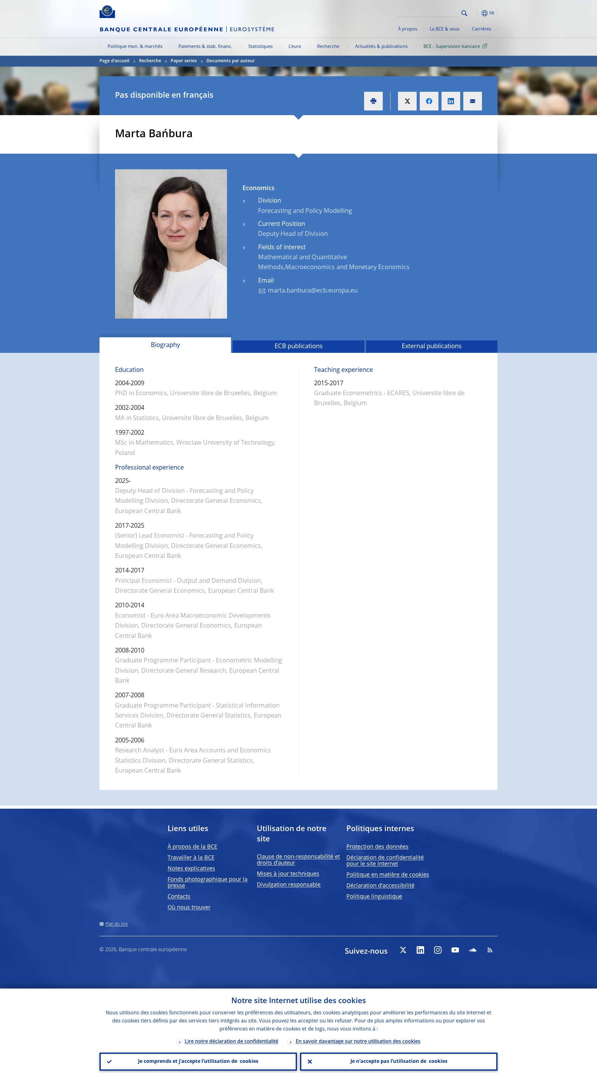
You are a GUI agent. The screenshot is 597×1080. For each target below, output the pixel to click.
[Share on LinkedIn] (451, 101)
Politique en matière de (387, 875)
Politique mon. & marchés (135, 46)
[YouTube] (455, 949)
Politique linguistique (374, 897)
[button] (475, 13)
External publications (432, 347)
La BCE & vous (445, 29)
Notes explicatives (191, 869)
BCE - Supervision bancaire (451, 46)
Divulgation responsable (289, 885)
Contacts (179, 897)
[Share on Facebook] (429, 101)
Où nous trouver (189, 907)
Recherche (328, 46)
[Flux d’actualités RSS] (490, 949)
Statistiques (260, 46)
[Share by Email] (472, 101)
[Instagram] (437, 949)
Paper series (184, 61)
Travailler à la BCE (191, 858)
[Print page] (373, 101)
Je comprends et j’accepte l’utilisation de (198, 1061)
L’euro (295, 46)
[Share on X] (407, 101)
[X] (403, 949)
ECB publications (299, 347)
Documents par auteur (230, 61)
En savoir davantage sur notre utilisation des (358, 1041)
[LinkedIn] (420, 949)
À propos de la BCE (192, 847)
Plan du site (116, 924)
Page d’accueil (114, 61)
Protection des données (377, 847)
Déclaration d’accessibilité (380, 886)
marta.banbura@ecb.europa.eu (313, 291)
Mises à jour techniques (288, 874)
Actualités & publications (381, 46)
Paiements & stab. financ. (205, 46)
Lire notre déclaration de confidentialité (231, 1041)
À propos (407, 29)
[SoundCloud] (472, 949)
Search (464, 13)
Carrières (481, 29)
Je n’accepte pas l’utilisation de (398, 1061)
